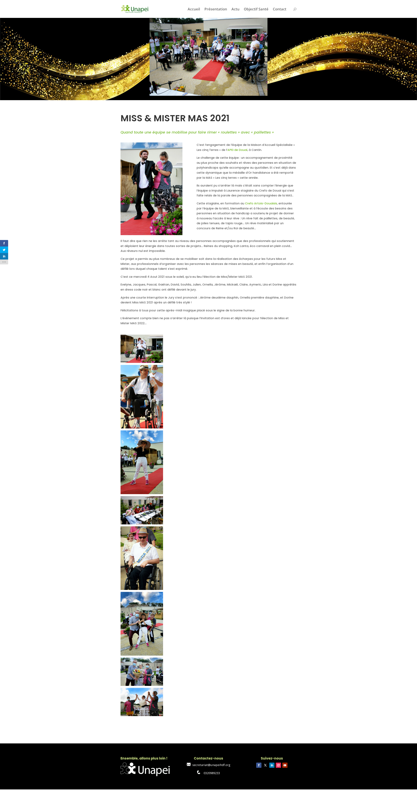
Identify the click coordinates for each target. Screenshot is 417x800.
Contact (279, 9)
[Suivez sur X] (265, 765)
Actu (235, 9)
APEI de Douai (237, 150)
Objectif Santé (256, 9)
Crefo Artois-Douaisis (261, 203)
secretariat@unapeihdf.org (210, 765)
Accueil (194, 9)
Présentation (215, 9)
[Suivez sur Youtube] (285, 765)
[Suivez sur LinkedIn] (271, 765)
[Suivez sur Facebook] (258, 765)
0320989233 (210, 773)
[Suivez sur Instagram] (278, 765)
